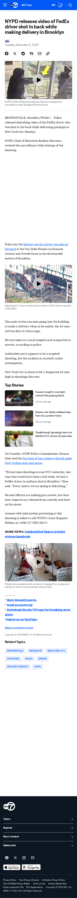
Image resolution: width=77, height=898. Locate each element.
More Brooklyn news (22, 600)
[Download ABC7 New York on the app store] (11, 867)
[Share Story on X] (15, 54)
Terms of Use (39, 884)
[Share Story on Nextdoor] (31, 54)
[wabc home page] (9, 806)
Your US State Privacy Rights (16, 884)
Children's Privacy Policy (53, 880)
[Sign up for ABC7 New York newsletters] (32, 857)
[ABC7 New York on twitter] (15, 857)
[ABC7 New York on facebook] (6, 857)
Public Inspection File (13, 887)
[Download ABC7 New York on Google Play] (31, 867)
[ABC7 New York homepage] (14, 5)
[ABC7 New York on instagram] (24, 857)
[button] (5, 4)
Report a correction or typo (19, 627)
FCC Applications (34, 887)
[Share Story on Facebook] (7, 54)
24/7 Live (26, 5)
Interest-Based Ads (57, 884)
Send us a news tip (20, 605)
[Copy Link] (48, 54)
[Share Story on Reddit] (23, 54)
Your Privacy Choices (29, 880)
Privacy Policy (9, 880)
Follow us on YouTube (21, 619)
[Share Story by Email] (40, 54)
